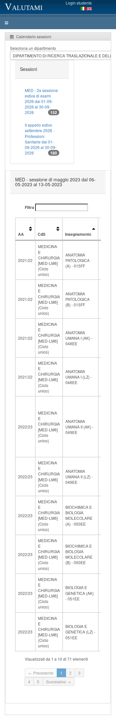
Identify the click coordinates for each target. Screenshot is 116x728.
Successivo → (58, 681)
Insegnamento (78, 234)
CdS (41, 234)
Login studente (79, 3)
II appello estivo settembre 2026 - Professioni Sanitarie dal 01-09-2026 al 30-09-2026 (41, 139)
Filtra (30, 207)
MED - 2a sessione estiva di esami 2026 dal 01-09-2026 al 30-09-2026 (41, 101)
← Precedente (40, 673)
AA (21, 234)
